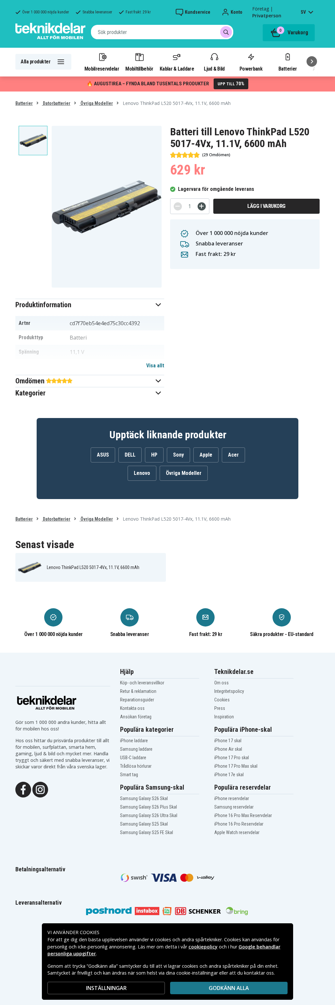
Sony (178, 455)
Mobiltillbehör (139, 69)
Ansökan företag (135, 716)
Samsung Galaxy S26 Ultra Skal (148, 815)
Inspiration (224, 716)
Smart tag (129, 774)
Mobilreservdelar (101, 69)
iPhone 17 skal (227, 740)
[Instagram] (40, 789)
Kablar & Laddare (177, 69)
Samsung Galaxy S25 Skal (144, 824)
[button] (89, 305)
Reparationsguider (137, 699)
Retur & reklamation (138, 691)
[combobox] (162, 32)
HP (154, 455)
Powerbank (250, 69)
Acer (233, 455)
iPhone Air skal (228, 749)
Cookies (222, 699)
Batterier (287, 69)
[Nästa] (312, 61)
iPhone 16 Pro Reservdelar (238, 824)
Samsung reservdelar (234, 807)
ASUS (103, 455)
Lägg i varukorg (266, 206)
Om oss (221, 682)
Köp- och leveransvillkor (142, 682)
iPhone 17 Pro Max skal (235, 766)
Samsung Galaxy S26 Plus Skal (148, 807)
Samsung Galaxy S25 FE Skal (146, 832)
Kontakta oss (132, 708)
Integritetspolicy (229, 691)
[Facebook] (23, 789)
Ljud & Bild (214, 69)
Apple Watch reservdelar (236, 832)
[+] (202, 206)
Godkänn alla (229, 988)
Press (219, 708)
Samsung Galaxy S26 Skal (144, 798)
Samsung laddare (136, 749)
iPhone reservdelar (231, 798)
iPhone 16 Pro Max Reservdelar (243, 815)
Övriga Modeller (96, 103)
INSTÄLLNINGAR (106, 988)
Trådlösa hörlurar (135, 766)
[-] (178, 206)
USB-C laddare (133, 757)
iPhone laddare (134, 740)
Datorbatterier (56, 103)
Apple (206, 455)
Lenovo (142, 473)
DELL (130, 455)
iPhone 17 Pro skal (231, 757)
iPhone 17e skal (229, 774)
